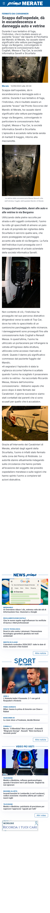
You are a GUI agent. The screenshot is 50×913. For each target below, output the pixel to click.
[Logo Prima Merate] (25, 3)
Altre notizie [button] (40, 653)
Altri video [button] (41, 815)
